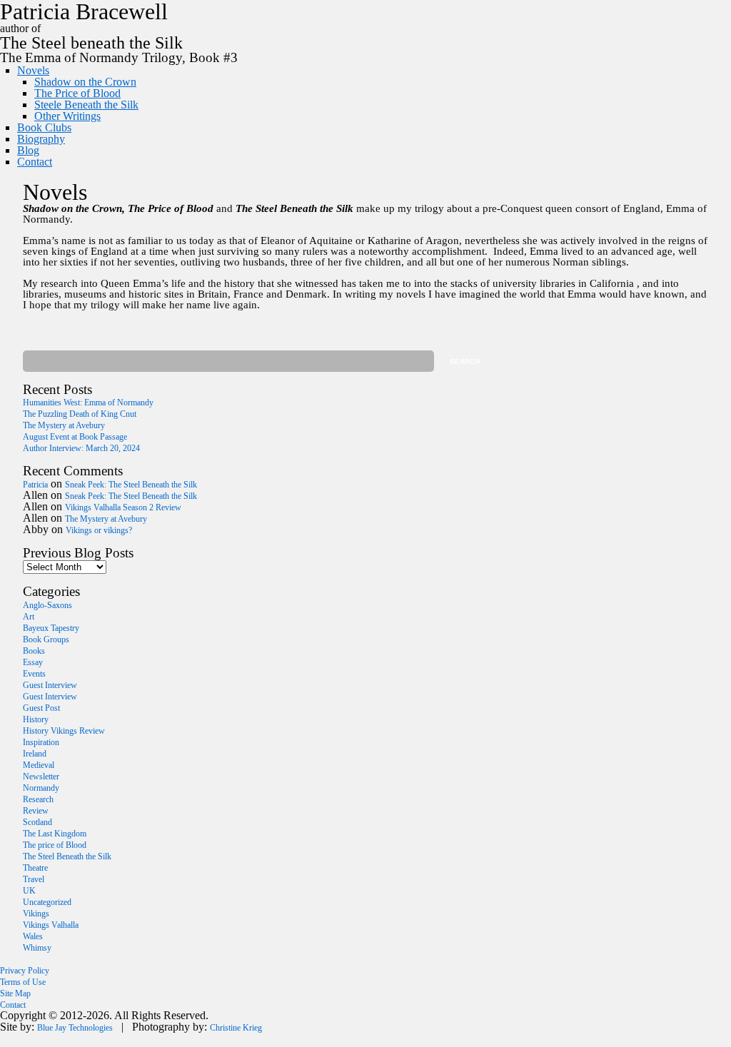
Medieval (38, 765)
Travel (33, 879)
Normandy (41, 788)
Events (34, 674)
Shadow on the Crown (85, 82)
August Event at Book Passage (75, 437)
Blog (28, 150)
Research (38, 799)
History (36, 719)
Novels (33, 70)
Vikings (36, 914)
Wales (33, 936)
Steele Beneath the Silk (86, 104)
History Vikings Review (64, 731)
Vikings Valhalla (51, 925)
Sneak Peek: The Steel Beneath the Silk (131, 485)
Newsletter (41, 777)
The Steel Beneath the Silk (67, 856)
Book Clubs (44, 127)
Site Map (15, 993)
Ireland (34, 754)
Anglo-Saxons (47, 605)
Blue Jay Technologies (75, 1028)
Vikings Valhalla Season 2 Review (123, 507)
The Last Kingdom (54, 834)
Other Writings (67, 116)
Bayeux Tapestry (51, 628)
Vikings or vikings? (99, 530)
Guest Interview (50, 685)
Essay (33, 662)
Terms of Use (23, 982)
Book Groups (46, 639)
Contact (34, 162)
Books (34, 651)
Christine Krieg (236, 1028)
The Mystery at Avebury (64, 425)
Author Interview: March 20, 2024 (81, 448)
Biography (41, 139)
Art (28, 617)
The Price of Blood (77, 93)
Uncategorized (47, 902)
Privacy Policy (24, 971)
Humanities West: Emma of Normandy (88, 403)
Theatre (35, 868)
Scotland (37, 822)
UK (29, 891)
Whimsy (37, 948)
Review (36, 811)
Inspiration (41, 742)
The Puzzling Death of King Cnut (79, 414)
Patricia (35, 485)
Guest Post (41, 708)
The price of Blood (54, 845)
